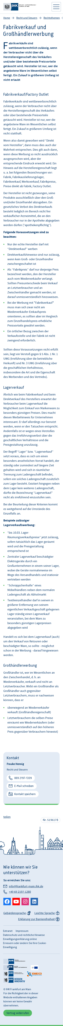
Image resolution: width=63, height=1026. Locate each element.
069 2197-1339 (23, 778)
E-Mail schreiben (24, 786)
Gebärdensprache (14, 913)
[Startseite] (25, 6)
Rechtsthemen (52, 18)
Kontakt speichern (25, 794)
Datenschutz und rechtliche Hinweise (24, 935)
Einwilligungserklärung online (20, 939)
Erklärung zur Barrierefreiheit (36, 919)
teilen (7, 817)
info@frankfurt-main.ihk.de (26, 886)
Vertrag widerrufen (17, 1013)
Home (6, 18)
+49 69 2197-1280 (20, 892)
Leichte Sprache (44, 913)
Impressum (22, 931)
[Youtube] (16, 901)
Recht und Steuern (26, 18)
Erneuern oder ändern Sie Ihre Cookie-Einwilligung (25, 945)
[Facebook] (7, 901)
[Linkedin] (34, 901)
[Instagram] (25, 901)
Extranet (7, 931)
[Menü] (56, 6)
